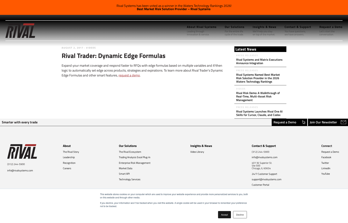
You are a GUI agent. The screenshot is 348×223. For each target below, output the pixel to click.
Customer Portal (260, 185)
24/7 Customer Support (264, 174)
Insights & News (201, 145)
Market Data (125, 168)
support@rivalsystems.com (266, 179)
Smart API (124, 174)
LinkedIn (325, 168)
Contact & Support (264, 145)
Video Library (197, 152)
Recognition (69, 163)
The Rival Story (71, 152)
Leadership (69, 157)
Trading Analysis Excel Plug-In (134, 157)
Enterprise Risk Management (134, 163)
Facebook (326, 157)
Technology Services (129, 179)
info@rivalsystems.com (20, 170)
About (67, 145)
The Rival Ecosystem (130, 152)
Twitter (325, 163)
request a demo (129, 75)
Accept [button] (224, 214)
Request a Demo (285, 122)
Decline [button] (240, 214)
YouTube (325, 174)
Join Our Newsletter (323, 122)
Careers (67, 168)
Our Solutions (128, 145)
